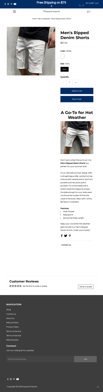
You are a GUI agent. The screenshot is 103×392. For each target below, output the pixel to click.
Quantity (64, 77)
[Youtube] (15, 4)
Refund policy (12, 340)
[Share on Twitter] (66, 236)
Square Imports (30, 387)
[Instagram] (8, 4)
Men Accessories (44, 19)
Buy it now (76, 99)
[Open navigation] (14, 11)
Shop (8, 310)
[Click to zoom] (51, 31)
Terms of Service (13, 331)
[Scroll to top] (97, 386)
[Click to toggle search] (79, 5)
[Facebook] (5, 4)
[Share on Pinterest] (70, 236)
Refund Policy (12, 323)
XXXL (64, 69)
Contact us (66, 245)
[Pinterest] (11, 4)
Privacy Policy (12, 327)
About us (10, 318)
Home (34, 19)
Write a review (86, 287)
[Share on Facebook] (62, 236)
